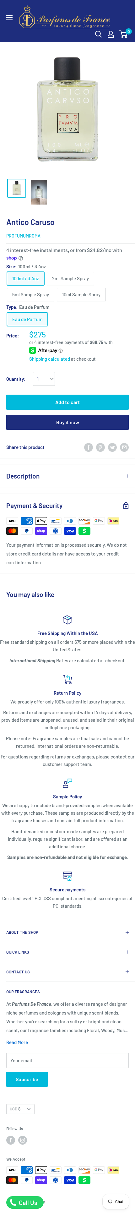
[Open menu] (9, 17)
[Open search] (98, 34)
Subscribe (27, 1079)
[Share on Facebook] (88, 447)
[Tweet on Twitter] (112, 447)
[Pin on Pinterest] (100, 447)
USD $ (15, 1108)
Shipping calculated (49, 359)
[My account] (111, 34)
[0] (123, 34)
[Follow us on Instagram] (22, 1140)
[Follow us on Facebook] (10, 1140)
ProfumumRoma (23, 235)
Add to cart (67, 402)
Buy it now (67, 422)
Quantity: (15, 379)
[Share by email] (124, 447)
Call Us (27, 1202)
